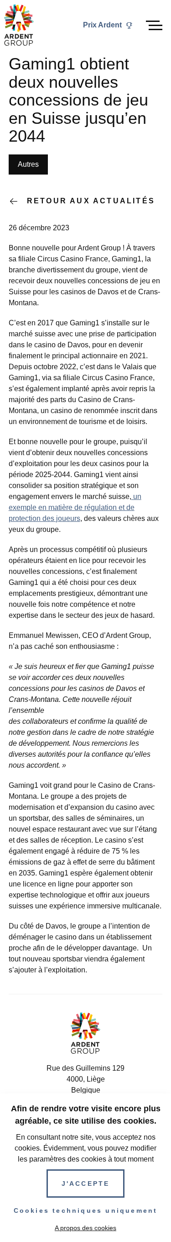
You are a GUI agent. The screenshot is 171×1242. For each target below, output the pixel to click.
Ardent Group (19, 25)
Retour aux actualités (91, 200)
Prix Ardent (102, 25)
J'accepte (86, 1183)
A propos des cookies (85, 1227)
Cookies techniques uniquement (86, 1210)
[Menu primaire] (154, 25)
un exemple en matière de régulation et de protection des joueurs (75, 507)
